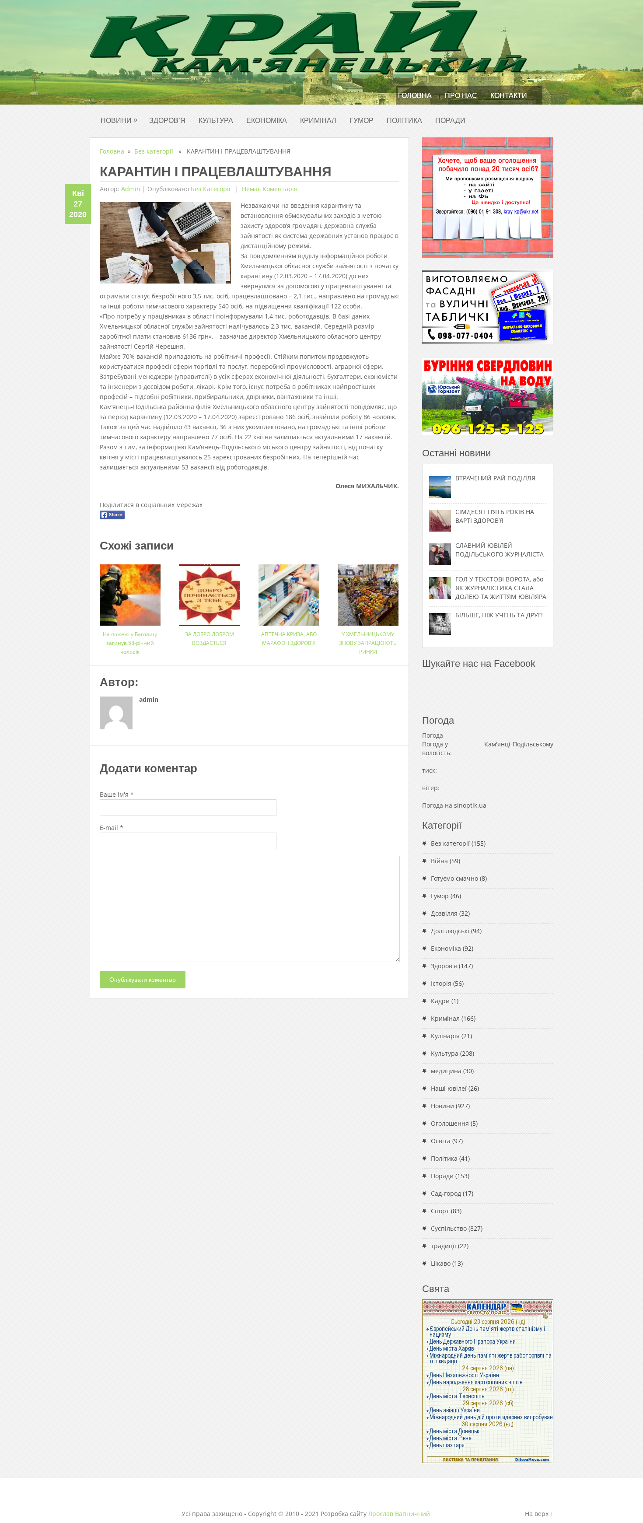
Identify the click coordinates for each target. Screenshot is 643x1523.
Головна (415, 95)
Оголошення (450, 1123)
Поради (450, 120)
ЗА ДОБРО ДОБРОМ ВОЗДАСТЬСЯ (209, 638)
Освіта (441, 1141)
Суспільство (449, 1228)
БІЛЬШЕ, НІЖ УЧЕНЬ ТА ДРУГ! (499, 615)
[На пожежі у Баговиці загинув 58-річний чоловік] (130, 592)
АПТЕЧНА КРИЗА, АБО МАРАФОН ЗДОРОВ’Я (289, 638)
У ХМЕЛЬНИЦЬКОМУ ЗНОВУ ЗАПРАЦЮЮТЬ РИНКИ (368, 642)
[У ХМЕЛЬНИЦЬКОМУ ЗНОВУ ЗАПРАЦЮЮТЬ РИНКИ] (368, 592)
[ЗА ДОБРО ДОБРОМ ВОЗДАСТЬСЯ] (209, 592)
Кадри (440, 1001)
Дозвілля (444, 913)
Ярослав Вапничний (399, 1513)
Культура (216, 120)
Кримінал (318, 120)
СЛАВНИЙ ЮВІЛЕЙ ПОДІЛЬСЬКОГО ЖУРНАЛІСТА (499, 549)
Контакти (508, 95)
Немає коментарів (268, 189)
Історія (441, 983)
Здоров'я (444, 966)
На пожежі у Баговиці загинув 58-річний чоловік (130, 642)
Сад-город (446, 1193)
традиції (443, 1246)
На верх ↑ (539, 1513)
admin (130, 189)
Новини (119, 120)
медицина (446, 1071)
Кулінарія (445, 1036)
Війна (439, 861)
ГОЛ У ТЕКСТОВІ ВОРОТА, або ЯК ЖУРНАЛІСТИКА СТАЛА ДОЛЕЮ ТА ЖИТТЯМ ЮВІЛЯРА (500, 588)
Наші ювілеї (449, 1088)
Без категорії (153, 151)
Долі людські (450, 931)
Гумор (361, 120)
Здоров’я (167, 120)
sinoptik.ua (470, 805)
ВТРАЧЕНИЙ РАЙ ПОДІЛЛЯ (495, 478)
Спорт (440, 1211)
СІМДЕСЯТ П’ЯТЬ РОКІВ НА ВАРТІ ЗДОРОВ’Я (494, 516)
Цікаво (441, 1263)
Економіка (266, 120)
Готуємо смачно (454, 878)
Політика (404, 120)
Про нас (461, 95)
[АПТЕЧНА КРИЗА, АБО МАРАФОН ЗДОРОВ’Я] (289, 592)
